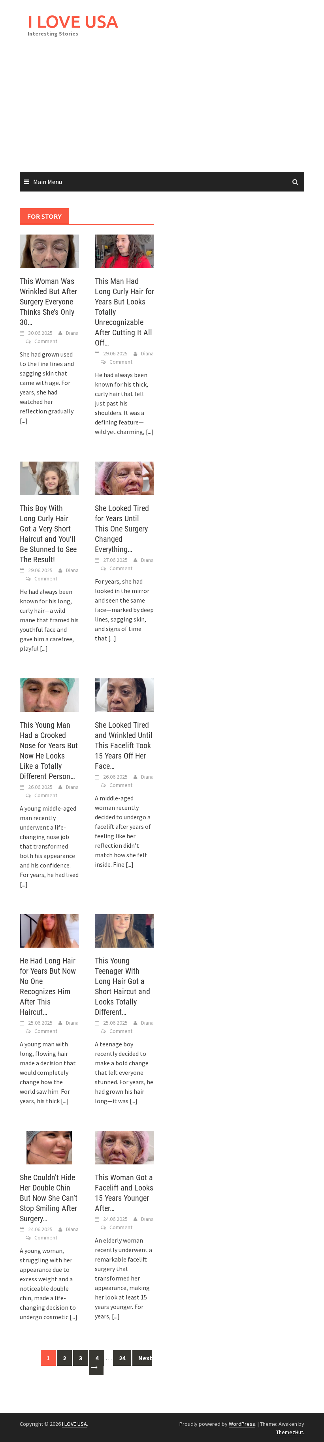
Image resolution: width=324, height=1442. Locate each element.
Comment (45, 341)
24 (122, 1358)
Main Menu (47, 182)
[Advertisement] (162, 112)
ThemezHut (289, 1432)
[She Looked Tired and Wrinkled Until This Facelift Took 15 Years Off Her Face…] (124, 694)
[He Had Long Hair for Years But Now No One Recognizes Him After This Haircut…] (49, 930)
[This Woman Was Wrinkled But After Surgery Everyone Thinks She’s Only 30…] (49, 250)
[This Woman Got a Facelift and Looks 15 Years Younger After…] (124, 1147)
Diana (72, 332)
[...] (24, 420)
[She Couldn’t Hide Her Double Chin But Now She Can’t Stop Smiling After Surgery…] (49, 1147)
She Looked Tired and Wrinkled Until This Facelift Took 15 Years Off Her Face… (124, 745)
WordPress (242, 1423)
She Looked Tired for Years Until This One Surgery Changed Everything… (122, 528)
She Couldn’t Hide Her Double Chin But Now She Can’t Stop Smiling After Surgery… (48, 1198)
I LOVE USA (73, 21)
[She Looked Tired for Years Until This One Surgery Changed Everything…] (124, 477)
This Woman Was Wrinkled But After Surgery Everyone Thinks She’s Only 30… (48, 301)
